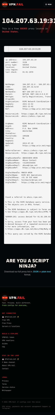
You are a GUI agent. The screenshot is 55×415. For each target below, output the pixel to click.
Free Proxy (6, 323)
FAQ (3, 347)
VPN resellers (8, 340)
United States (10, 31)
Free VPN (5, 320)
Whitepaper (6, 390)
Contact (5, 369)
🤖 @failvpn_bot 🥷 (10, 317)
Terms (4, 384)
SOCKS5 (23, 28)
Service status (8, 387)
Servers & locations (11, 326)
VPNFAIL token (8, 337)
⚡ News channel (8, 362)
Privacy (5, 381)
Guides (5, 344)
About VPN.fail (8, 365)
